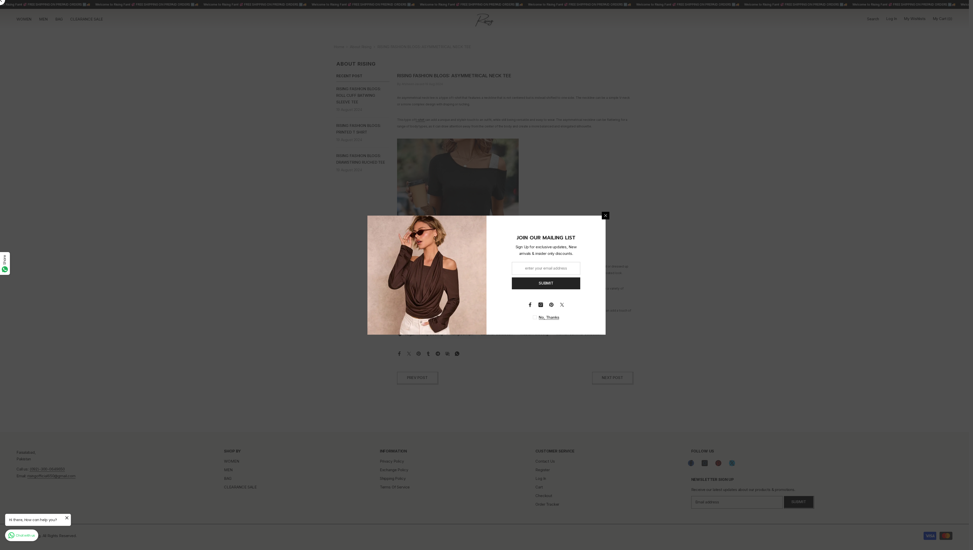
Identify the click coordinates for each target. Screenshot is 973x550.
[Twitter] (562, 304)
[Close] (605, 215)
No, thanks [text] (549, 317)
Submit (546, 283)
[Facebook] (530, 304)
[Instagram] (540, 304)
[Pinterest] (551, 304)
